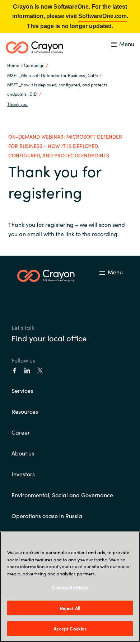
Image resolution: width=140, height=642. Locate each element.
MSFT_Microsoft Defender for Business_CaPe (52, 75)
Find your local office (49, 338)
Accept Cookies (70, 628)
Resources (24, 411)
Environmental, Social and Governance (62, 495)
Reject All (70, 608)
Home (13, 65)
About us (22, 453)
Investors (23, 474)
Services (22, 390)
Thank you (17, 104)
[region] (70, 586)
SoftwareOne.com (102, 16)
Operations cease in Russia (46, 516)
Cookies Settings (70, 587)
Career (20, 432)
